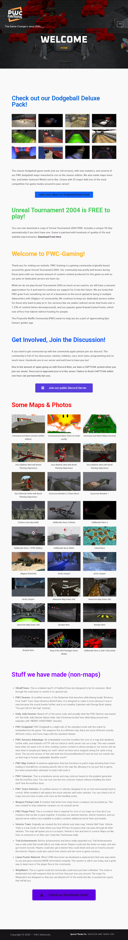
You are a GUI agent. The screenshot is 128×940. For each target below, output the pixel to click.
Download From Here (49, 236)
